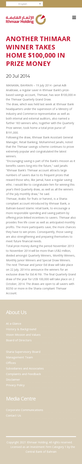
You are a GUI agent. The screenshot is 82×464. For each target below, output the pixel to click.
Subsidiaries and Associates (25, 368)
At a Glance (13, 323)
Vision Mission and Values (23, 335)
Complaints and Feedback (23, 374)
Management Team (19, 357)
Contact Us (13, 415)
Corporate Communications (24, 410)
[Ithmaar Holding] (26, 19)
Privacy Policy (15, 385)
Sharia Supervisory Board (23, 352)
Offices (11, 363)
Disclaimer (13, 379)
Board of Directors (19, 340)
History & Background (21, 329)
